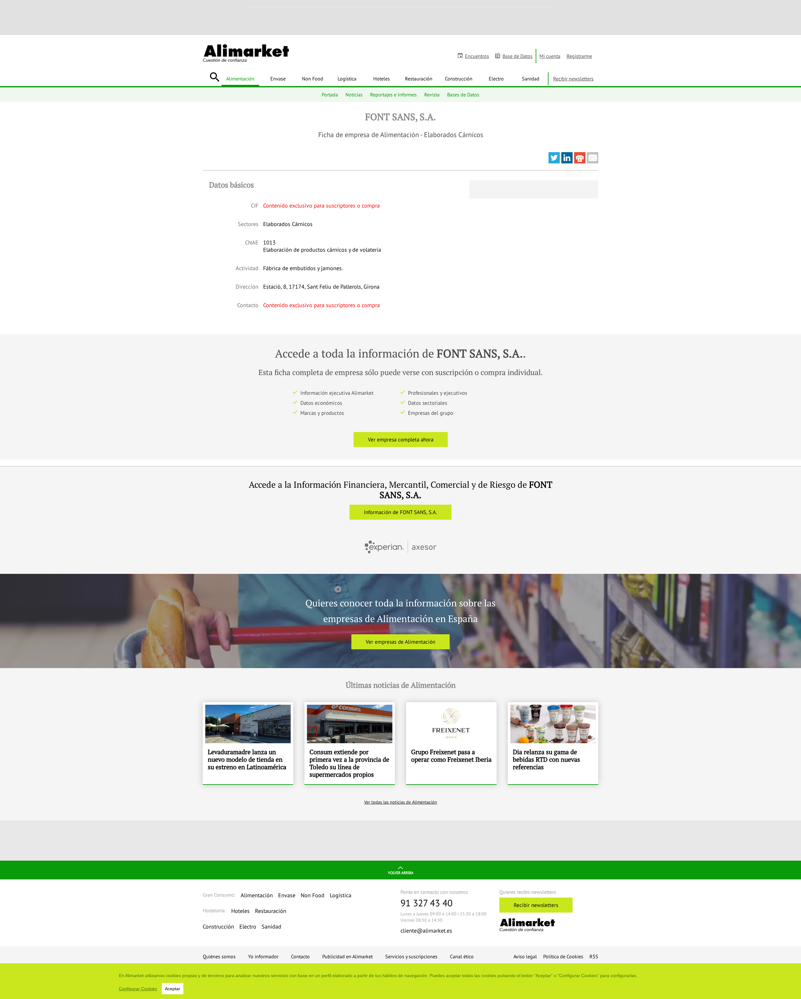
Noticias (354, 94)
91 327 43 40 (426, 903)
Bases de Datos (463, 94)
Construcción (458, 78)
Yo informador (263, 956)
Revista (432, 94)
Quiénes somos (219, 956)
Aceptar (172, 988)
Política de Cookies (563, 956)
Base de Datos (518, 56)
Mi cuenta (549, 56)
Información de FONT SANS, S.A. (400, 512)
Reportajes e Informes (393, 94)
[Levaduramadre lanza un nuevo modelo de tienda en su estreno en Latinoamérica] (248, 743)
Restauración (418, 78)
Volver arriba (400, 872)
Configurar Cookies (138, 988)
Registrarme (579, 56)
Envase (278, 78)
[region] (400, 981)
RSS (593, 956)
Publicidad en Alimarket (347, 956)
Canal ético (462, 956)
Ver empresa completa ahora (400, 439)
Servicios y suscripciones (411, 956)
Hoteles (381, 78)
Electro (496, 78)
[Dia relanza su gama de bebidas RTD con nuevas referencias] (553, 743)
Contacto (300, 956)
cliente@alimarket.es (426, 930)
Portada (330, 94)
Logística (347, 78)
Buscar (214, 77)
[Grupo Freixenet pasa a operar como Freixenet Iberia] (451, 743)
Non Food (312, 78)
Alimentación (240, 78)
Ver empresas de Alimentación (400, 641)
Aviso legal (525, 956)
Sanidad (530, 78)
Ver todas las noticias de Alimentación (400, 802)
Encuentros (477, 56)
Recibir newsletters (573, 78)
